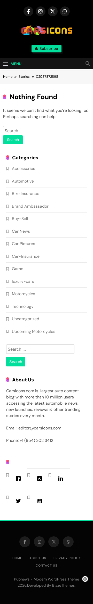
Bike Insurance (25, 193)
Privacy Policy (67, 558)
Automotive (23, 181)
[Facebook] (19, 478)
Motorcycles (23, 293)
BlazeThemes (63, 585)
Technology (23, 306)
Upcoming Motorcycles (33, 331)
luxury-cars (23, 281)
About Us (37, 558)
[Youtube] (41, 501)
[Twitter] (19, 501)
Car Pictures (23, 243)
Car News (21, 231)
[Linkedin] (62, 478)
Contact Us (46, 565)
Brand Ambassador (30, 206)
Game (17, 268)
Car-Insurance (26, 256)
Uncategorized (25, 318)
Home (17, 558)
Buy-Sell (20, 218)
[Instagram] (41, 478)
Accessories (23, 168)
